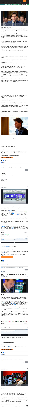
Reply (2, 181)
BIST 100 (10, 210)
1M (4, 236)
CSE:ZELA (21, 306)
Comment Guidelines (3, 271)
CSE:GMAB (21, 307)
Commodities (10, 2)
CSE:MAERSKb (16, 304)
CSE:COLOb (3, 302)
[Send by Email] (7, 160)
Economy (24, 2)
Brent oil (13, 228)
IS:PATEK (25, 211)
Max (9, 236)
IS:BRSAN (13, 213)
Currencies (6, 2)
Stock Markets (14, 2)
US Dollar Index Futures (5, 246)
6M (5, 236)
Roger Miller (3, 173)
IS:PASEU (17, 214)
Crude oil (12, 227)
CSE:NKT (17, 308)
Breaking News (3, 2)
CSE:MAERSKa (11, 303)
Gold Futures (3, 226)
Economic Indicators (19, 2)
